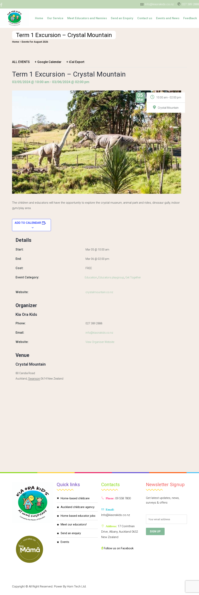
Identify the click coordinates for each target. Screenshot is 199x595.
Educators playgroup (111, 277)
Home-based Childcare (75, 498)
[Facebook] (2, 5)
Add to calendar (28, 223)
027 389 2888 (190, 4)
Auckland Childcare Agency (77, 507)
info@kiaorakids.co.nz (99, 332)
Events (65, 542)
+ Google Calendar (48, 62)
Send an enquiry (71, 533)
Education (91, 277)
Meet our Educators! (74, 524)
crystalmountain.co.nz (99, 292)
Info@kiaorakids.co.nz (159, 4)
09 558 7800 (122, 498)
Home (39, 18)
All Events (21, 62)
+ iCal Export (75, 62)
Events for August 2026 (35, 41)
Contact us (144, 18)
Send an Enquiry (122, 18)
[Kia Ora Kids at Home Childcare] (14, 18)
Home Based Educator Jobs (78, 516)
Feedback (190, 18)
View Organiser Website (100, 342)
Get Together (133, 277)
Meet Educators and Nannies (87, 18)
